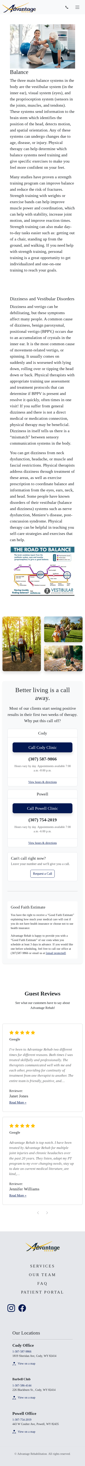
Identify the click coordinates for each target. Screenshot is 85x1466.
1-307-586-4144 (21, 1385)
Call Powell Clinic (42, 808)
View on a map (26, 1363)
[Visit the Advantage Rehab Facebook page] (22, 1308)
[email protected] (56, 953)
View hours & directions (42, 782)
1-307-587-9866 (21, 1351)
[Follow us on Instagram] (11, 1308)
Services (42, 1266)
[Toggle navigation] (77, 7)
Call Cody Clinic (42, 747)
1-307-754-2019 (21, 1419)
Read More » (17, 1102)
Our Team (42, 1275)
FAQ (42, 1283)
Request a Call (42, 873)
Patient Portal (42, 1292)
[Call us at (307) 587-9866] (67, 7)
